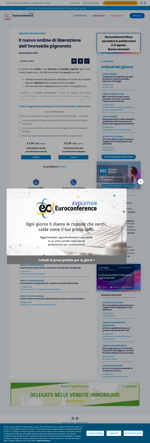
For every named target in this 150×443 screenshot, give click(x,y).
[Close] (146, 433)
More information (43, 440)
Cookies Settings (95, 433)
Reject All (114, 433)
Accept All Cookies (133, 433)
